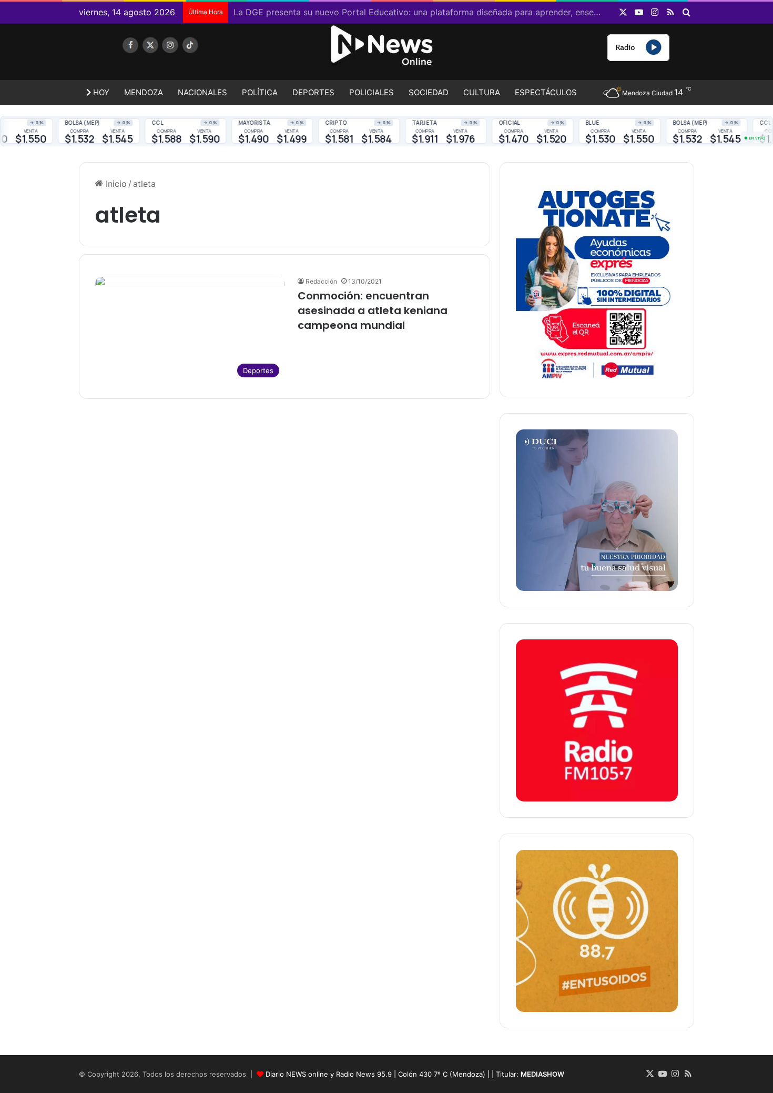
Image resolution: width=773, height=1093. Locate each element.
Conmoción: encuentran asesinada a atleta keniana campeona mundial (372, 310)
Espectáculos (546, 92)
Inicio (115, 183)
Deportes (313, 92)
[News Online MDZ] (176, 55)
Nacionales (202, 92)
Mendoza (143, 92)
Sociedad (429, 92)
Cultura (481, 92)
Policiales (371, 92)
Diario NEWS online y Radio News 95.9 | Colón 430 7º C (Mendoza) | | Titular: (415, 1074)
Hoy (100, 92)
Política (260, 92)
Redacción (321, 281)
